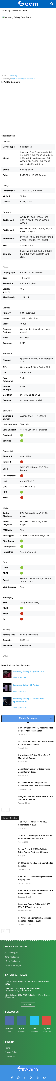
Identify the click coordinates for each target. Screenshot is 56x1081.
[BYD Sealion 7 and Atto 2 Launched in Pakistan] (8, 867)
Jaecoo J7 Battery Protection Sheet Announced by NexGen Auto (22, 989)
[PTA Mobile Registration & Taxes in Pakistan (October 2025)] (8, 921)
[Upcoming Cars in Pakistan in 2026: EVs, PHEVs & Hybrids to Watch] (8, 908)
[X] (31, 1078)
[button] (4, 4)
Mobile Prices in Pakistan (23, 78)
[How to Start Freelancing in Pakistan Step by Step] (8, 880)
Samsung (25, 665)
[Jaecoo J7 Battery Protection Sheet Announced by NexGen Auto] (8, 839)
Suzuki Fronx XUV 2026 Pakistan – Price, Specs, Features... (28, 996)
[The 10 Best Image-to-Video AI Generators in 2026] (8, 825)
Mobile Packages (16, 946)
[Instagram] (18, 1078)
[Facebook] (12, 1078)
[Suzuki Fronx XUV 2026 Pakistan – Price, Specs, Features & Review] (8, 853)
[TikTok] (25, 1078)
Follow (21, 1017)
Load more (27, 1004)
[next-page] (8, 809)
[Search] (52, 4)
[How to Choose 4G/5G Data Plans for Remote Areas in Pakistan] (8, 894)
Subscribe (47, 1017)
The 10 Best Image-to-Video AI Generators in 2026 (27, 982)
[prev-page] (3, 809)
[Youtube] (44, 1078)
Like (9, 1017)
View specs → (19, 677)
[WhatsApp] (37, 1078)
